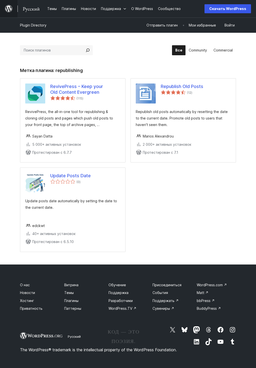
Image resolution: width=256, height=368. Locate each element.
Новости (27, 292)
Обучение (117, 285)
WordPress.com (212, 285)
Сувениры (163, 308)
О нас (25, 285)
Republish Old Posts (182, 86)
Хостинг (27, 300)
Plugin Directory (33, 25)
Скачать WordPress (227, 8)
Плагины (71, 300)
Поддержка (118, 292)
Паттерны (72, 308)
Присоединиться (167, 285)
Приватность (31, 308)
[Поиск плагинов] (88, 50)
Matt (202, 292)
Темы (69, 292)
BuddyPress (209, 308)
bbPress (206, 300)
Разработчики (120, 300)
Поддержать (165, 300)
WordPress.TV (122, 308)
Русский (74, 336)
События (160, 292)
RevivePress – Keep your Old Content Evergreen (76, 89)
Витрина (71, 285)
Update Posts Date (70, 175)
